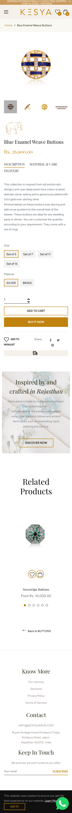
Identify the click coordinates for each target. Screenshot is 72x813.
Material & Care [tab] (43, 164)
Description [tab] (14, 164)
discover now (36, 443)
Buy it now (36, 322)
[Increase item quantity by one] (28, 297)
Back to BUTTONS (39, 631)
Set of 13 (11, 264)
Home (8, 25)
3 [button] (34, 605)
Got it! (14, 806)
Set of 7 (28, 254)
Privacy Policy (36, 696)
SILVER (11, 283)
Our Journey (36, 682)
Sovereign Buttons (36, 589)
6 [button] (47, 605)
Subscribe (60, 771)
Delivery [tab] (11, 171)
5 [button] (42, 605)
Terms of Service (36, 703)
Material (9, 274)
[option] (36, 556)
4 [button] (38, 605)
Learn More (52, 800)
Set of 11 (45, 254)
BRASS (27, 283)
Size (6, 245)
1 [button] (25, 605)
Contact (36, 714)
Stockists (36, 689)
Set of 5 (11, 254)
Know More (36, 671)
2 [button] (29, 605)
